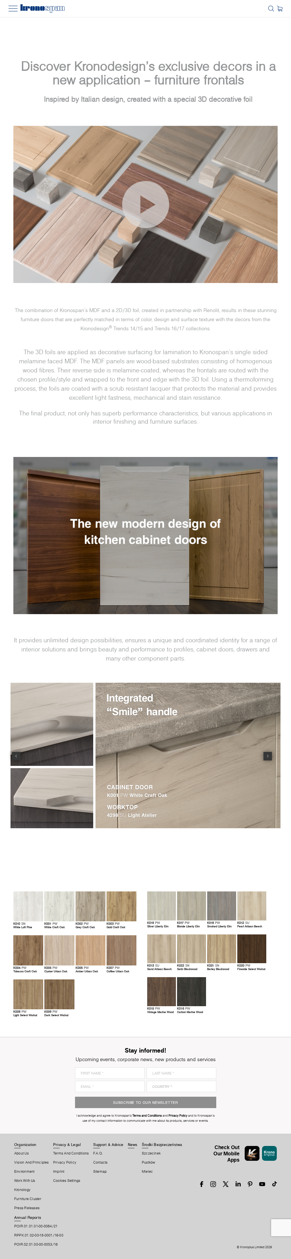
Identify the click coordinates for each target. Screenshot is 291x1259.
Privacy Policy (64, 1162)
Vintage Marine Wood (160, 1012)
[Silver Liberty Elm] (161, 906)
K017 (183, 922)
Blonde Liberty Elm (188, 926)
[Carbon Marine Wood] (191, 991)
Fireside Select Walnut (251, 969)
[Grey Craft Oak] (90, 906)
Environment (24, 1171)
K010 (19, 923)
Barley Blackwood (218, 969)
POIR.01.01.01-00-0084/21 (36, 1226)
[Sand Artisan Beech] (161, 949)
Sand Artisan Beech (159, 969)
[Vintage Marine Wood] (161, 991)
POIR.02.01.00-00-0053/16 (36, 1244)
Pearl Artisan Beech (249, 926)
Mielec (147, 1171)
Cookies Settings (66, 1180)
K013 (153, 965)
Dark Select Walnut (56, 1015)
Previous (16, 756)
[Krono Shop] (279, 8)
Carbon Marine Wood (190, 1012)
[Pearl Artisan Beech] (251, 906)
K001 (50, 923)
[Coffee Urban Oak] (121, 950)
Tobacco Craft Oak (25, 971)
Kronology (22, 1190)
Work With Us (24, 1180)
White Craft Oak (54, 927)
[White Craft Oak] (59, 906)
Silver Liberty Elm (158, 926)
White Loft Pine (22, 927)
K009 (50, 1011)
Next (267, 756)
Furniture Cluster (27, 1199)
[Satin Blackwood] (191, 949)
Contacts (100, 1162)
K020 (243, 965)
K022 (183, 965)
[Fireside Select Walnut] (251, 949)
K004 (19, 967)
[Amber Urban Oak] (90, 950)
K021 (213, 965)
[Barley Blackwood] (221, 949)
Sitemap (100, 1171)
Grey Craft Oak (85, 927)
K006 (82, 967)
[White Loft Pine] (28, 906)
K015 (153, 1008)
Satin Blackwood (187, 969)
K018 (213, 922)
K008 (19, 1011)
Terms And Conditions (71, 1153)
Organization (25, 1144)
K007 (113, 967)
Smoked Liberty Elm (219, 926)
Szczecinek (151, 1153)
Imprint (59, 1171)
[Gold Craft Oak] (121, 906)
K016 (183, 1008)
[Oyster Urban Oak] (59, 950)
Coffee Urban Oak (118, 971)
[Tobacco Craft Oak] (28, 950)
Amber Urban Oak (87, 971)
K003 (113, 923)
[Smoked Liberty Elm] (221, 906)
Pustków (148, 1162)
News (133, 1144)
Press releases (27, 1208)
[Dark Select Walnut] (59, 994)
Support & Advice (108, 1144)
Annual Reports (27, 1217)
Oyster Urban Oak (55, 971)
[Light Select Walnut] (28, 994)
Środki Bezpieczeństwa (162, 1144)
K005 (50, 967)
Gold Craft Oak (116, 927)
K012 (243, 922)
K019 (153, 922)
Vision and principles (31, 1162)
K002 (82, 923)
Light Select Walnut (25, 1015)
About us (21, 1153)
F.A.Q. (98, 1153)
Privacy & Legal (67, 1144)
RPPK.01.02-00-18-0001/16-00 (38, 1235)
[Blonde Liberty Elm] (191, 906)
